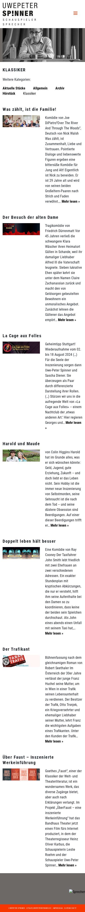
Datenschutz (70, 908)
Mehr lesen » (70, 201)
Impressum (58, 908)
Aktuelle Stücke (14, 88)
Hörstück (9, 93)
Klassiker (29, 93)
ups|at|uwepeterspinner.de (38, 908)
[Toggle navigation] (76, 14)
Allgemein (40, 88)
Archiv (59, 88)
